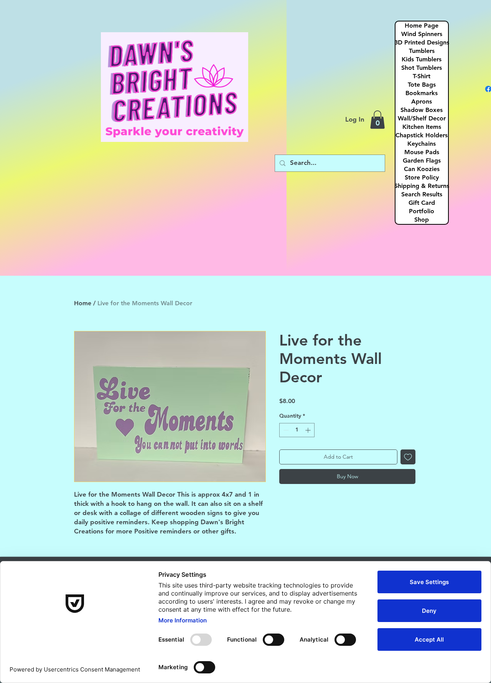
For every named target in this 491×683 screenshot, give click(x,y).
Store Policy (422, 177)
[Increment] (308, 430)
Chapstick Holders (421, 135)
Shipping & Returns (421, 185)
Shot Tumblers (421, 67)
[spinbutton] (297, 430)
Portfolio (421, 211)
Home (82, 303)
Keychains (421, 143)
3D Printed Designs (421, 42)
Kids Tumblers (422, 59)
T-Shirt (421, 76)
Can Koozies (422, 169)
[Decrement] (285, 430)
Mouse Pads (421, 152)
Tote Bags (422, 84)
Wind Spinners (421, 34)
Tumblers (422, 50)
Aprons (421, 101)
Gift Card (422, 202)
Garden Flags (422, 160)
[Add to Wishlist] (407, 456)
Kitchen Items (421, 126)
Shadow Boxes (421, 110)
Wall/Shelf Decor (422, 118)
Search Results (421, 194)
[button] (377, 119)
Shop (421, 219)
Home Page (421, 25)
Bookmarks (421, 93)
